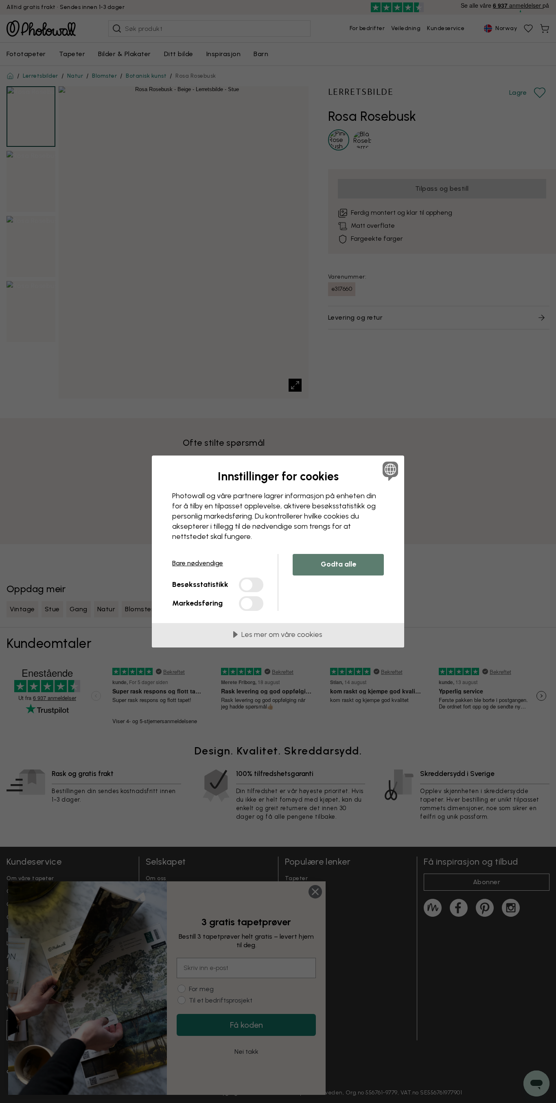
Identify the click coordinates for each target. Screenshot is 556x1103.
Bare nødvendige (197, 563)
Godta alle (338, 564)
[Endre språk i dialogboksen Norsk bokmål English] (389, 471)
